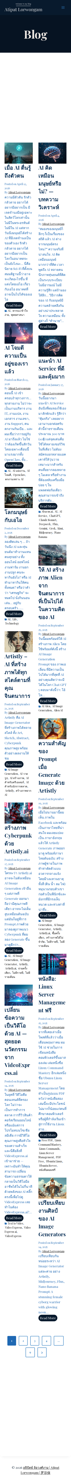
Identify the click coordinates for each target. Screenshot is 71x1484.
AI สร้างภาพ (17, 778)
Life (14, 619)
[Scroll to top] (61, 1439)
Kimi (60, 528)
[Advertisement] (35, 97)
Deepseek (45, 524)
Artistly (9, 790)
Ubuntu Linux (54, 1161)
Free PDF (47, 1140)
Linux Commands (49, 1149)
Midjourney (45, 532)
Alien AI (58, 710)
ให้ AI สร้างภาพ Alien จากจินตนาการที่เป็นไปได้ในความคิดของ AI (51, 593)
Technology (12, 623)
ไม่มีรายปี (52, 941)
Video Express (13, 1227)
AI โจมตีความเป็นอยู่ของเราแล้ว (16, 359)
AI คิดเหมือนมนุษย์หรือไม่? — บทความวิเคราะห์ (49, 187)
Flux (55, 524)
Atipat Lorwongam (19, 192)
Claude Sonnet (47, 520)
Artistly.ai (44, 933)
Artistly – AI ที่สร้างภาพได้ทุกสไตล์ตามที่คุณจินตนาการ (17, 676)
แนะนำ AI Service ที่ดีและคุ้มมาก (51, 368)
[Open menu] (62, 7)
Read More (14, 306)
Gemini (43, 528)
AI (9, 310)
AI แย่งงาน (18, 470)
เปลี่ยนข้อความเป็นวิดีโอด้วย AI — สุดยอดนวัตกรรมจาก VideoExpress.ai (17, 1041)
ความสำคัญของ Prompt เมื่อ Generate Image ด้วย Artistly (52, 767)
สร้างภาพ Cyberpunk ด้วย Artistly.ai (18, 839)
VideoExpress (13, 1236)
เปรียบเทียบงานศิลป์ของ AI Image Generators (52, 1218)
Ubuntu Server (48, 1165)
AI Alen (46, 706)
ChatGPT (54, 516)
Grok (52, 528)
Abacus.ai (47, 511)
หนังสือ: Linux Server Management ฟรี (52, 994)
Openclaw (19, 475)
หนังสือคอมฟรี (47, 1170)
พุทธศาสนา (17, 315)
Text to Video (15, 1223)
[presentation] (19, 153)
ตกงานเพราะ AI (14, 479)
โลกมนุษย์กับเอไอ (16, 515)
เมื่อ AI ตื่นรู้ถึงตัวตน (18, 171)
